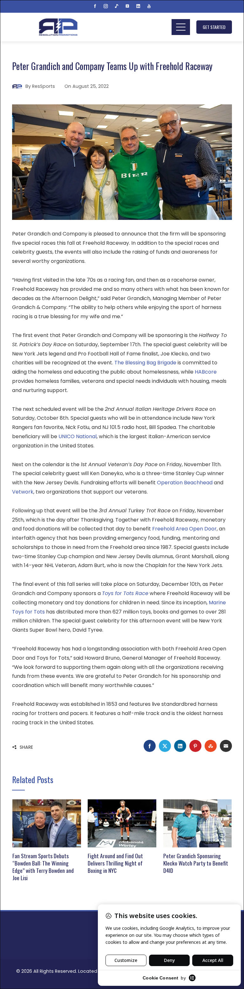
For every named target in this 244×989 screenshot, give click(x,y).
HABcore (206, 371)
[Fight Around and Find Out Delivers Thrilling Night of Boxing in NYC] (122, 823)
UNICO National (77, 436)
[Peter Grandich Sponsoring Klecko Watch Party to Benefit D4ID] (197, 823)
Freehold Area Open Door (184, 528)
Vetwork (22, 491)
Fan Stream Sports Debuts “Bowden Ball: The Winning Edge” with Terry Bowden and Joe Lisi (43, 867)
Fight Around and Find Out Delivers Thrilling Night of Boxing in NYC (115, 863)
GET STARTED (214, 27)
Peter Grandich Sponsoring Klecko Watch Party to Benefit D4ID (195, 863)
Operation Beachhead (185, 482)
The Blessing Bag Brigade (145, 362)
